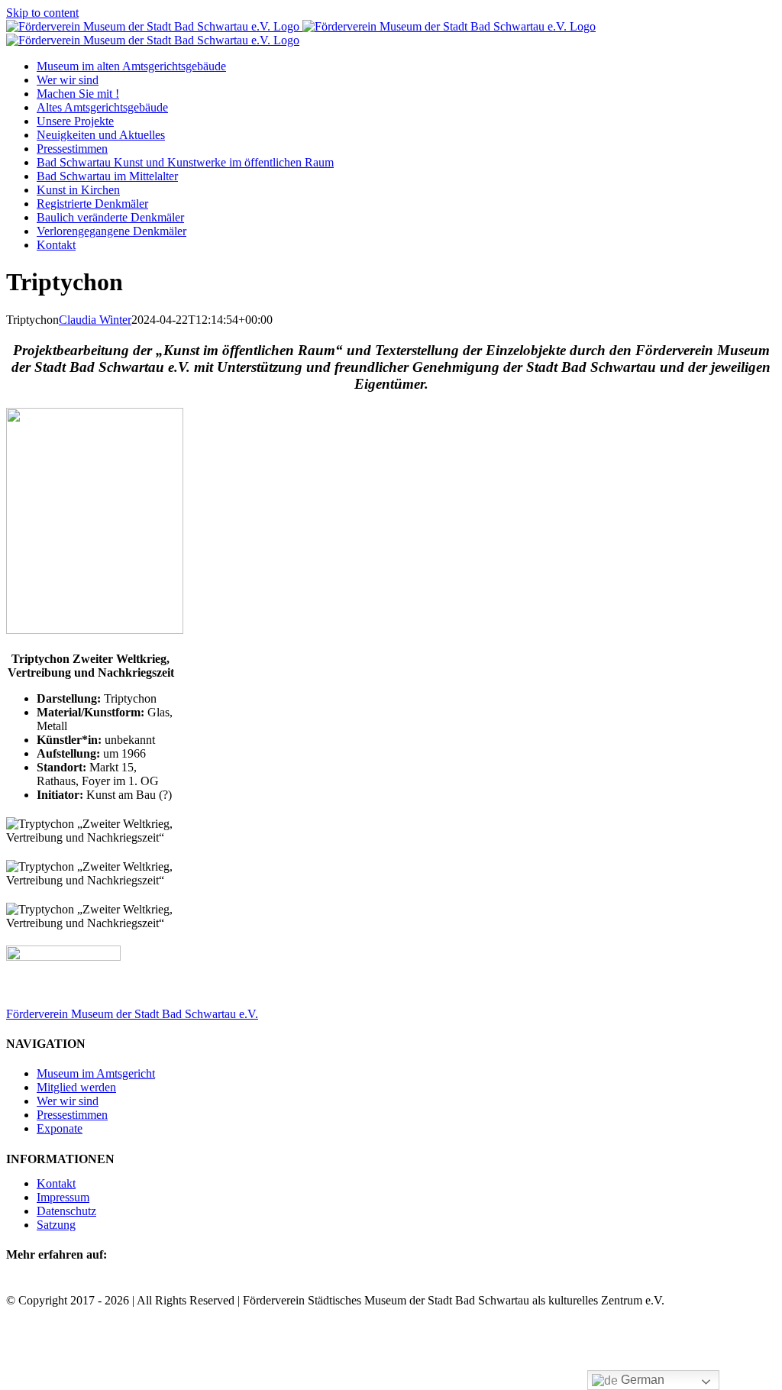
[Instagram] (52, 1285)
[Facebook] (15, 1285)
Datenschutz (66, 1210)
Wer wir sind (68, 1100)
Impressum (63, 1197)
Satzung (56, 1224)
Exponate (59, 1128)
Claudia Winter (95, 319)
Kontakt (56, 1183)
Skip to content (42, 12)
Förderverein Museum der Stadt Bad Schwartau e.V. (132, 1013)
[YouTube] (70, 1285)
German (641, 1379)
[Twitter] (33, 1285)
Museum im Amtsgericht (96, 1073)
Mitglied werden (76, 1087)
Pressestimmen (72, 1114)
